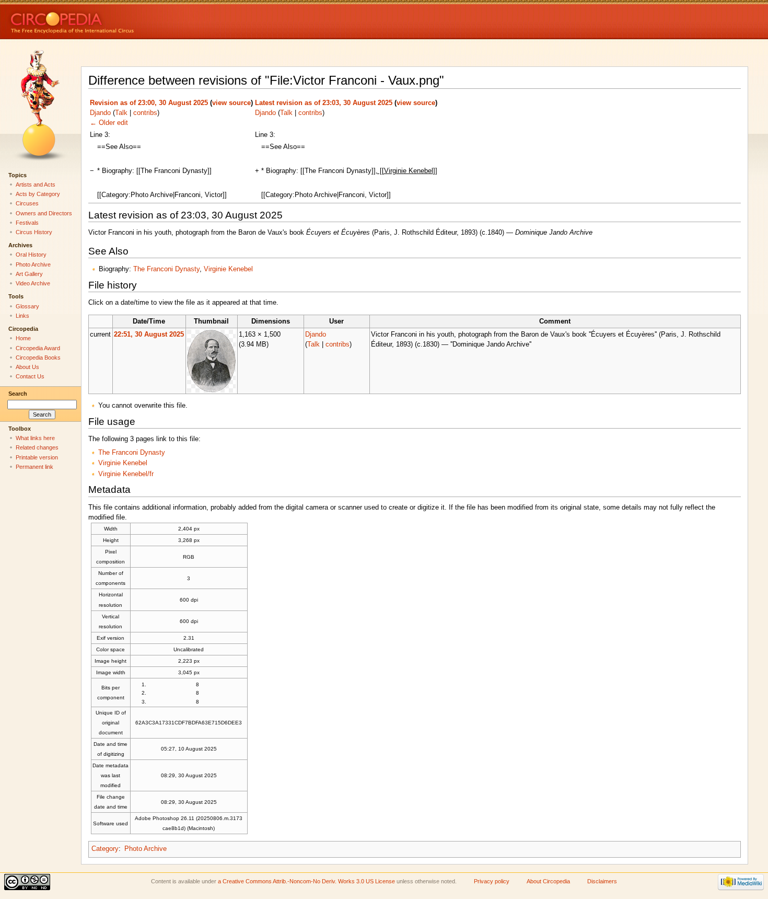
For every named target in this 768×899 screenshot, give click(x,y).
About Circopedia (548, 881)
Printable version (37, 457)
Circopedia (107, 19)
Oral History (31, 254)
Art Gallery (29, 274)
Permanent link (34, 467)
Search (17, 393)
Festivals (27, 223)
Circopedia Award (38, 348)
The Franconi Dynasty (166, 269)
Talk (121, 113)
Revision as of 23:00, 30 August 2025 (149, 103)
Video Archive (33, 283)
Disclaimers (602, 881)
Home (23, 338)
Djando (100, 113)
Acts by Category (38, 194)
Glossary (27, 306)
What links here (35, 438)
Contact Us (30, 376)
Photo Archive (145, 848)
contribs (145, 113)
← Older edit (109, 122)
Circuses (27, 203)
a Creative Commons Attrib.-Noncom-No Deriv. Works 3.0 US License (306, 881)
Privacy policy (491, 881)
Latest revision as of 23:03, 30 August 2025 (323, 103)
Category (105, 848)
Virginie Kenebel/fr (126, 474)
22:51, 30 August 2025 (149, 334)
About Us (27, 367)
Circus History (34, 232)
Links (22, 316)
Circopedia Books (38, 357)
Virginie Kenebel (228, 269)
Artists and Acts (35, 184)
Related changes (37, 447)
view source (231, 103)
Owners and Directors (44, 213)
